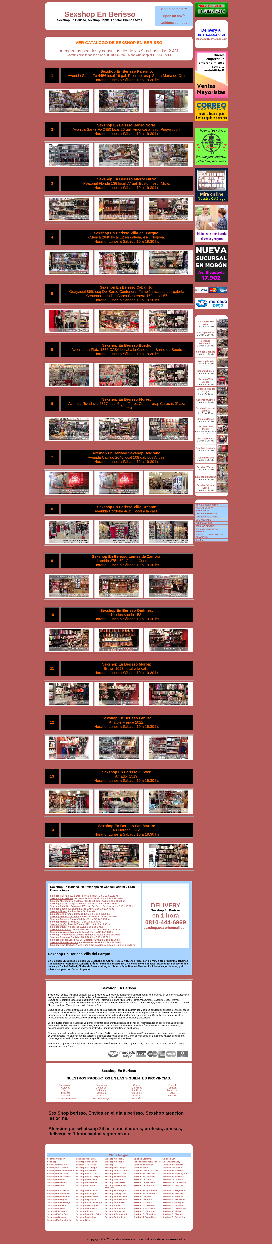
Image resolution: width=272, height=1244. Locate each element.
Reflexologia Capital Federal (147, 1162)
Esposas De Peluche (86, 1165)
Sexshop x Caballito (143, 1165)
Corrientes (101, 1087)
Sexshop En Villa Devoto (59, 1176)
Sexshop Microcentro (61, 901)
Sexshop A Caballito (172, 1211)
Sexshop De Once (142, 1179)
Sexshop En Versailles (115, 1176)
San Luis (101, 1095)
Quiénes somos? (174, 23)
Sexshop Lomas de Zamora (64, 916)
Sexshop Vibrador (56, 1159)
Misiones (65, 1093)
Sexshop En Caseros (57, 1211)
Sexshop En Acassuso (173, 1185)
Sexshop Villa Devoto (172, 1165)
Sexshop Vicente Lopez (62, 940)
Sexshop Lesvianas (143, 1159)
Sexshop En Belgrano (57, 1199)
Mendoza (172, 1090)
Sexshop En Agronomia (145, 1190)
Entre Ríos (136, 1087)
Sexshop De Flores (56, 1185)
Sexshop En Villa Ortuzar (88, 1173)
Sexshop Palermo (59, 896)
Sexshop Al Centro (143, 1199)
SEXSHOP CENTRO (205, 526)
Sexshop (109, 1165)
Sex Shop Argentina (85, 1159)
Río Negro (136, 1093)
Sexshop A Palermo (56, 1208)
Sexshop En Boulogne (87, 1205)
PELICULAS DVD (204, 523)
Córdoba (65, 1087)
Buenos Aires (65, 1085)
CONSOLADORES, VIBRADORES (205, 509)
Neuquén (101, 1093)
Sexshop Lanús (58, 924)
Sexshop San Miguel (172, 1168)
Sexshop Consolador (86, 1162)
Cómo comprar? (174, 9)
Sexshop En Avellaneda (173, 1193)
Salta (172, 1093)
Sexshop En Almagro (86, 1193)
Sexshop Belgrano (60, 937)
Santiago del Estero (66, 1098)
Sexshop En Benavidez (173, 1199)
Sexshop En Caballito (86, 1208)
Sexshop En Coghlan (86, 1217)
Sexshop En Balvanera (87, 1196)
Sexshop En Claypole (172, 1214)
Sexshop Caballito (59, 906)
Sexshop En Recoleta (86, 1179)
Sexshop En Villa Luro (115, 1173)
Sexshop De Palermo (57, 1182)
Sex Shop (51, 1162)
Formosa (172, 1087)
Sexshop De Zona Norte (174, 1182)
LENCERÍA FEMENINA (206, 513)
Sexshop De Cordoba (144, 1185)
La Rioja (136, 1090)
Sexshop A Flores (84, 1211)
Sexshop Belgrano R (86, 1199)
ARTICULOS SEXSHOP (207, 505)
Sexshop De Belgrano (115, 1193)
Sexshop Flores (58, 911)
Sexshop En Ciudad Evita (88, 1214)
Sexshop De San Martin (145, 1182)
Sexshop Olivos (58, 927)
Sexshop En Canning (115, 1208)
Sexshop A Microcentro (145, 1208)
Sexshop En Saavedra (173, 1176)
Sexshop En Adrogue (115, 1190)
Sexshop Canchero (143, 1196)
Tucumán (136, 1098)
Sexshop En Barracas (172, 1196)
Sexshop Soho (141, 1168)
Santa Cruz (136, 1095)
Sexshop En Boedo (56, 1205)
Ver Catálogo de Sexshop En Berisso (118, 42)
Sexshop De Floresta (115, 1182)
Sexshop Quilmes (59, 919)
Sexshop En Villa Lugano (174, 1173)
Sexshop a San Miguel (173, 1202)
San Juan (65, 1095)
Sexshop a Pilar (112, 1205)
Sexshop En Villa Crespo (88, 1176)
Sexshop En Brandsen (144, 1205)
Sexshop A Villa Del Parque (89, 1202)
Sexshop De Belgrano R (174, 1190)
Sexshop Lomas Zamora (117, 1170)
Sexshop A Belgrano (57, 1217)
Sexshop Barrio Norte (61, 898)
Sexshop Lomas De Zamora (147, 1170)
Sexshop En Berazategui (59, 1202)
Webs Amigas (118, 1155)
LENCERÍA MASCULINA (207, 517)
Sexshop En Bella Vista (116, 1199)
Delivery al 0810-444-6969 (211, 32)
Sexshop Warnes (59, 932)
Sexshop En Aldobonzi (58, 1193)
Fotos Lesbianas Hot (57, 1165)
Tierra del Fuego (101, 1098)
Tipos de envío (174, 16)
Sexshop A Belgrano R (116, 1214)
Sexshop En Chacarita (144, 1211)
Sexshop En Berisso (99, 14)
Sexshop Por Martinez (86, 1170)
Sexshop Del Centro (85, 1185)
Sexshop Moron (58, 921)
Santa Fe (172, 1095)
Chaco (136, 1085)
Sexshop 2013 (83, 1220)
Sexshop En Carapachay (174, 1208)
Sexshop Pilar (57, 945)
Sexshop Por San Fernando (60, 1170)
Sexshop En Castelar (115, 1211)
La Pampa (101, 1090)
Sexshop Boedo (58, 909)
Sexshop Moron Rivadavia (64, 942)
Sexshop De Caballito (86, 1190)
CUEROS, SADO (203, 520)
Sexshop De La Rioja (172, 1179)
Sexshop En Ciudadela (145, 1214)
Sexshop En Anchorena (145, 1193)
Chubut (172, 1085)
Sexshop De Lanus (114, 1179)
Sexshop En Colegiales (173, 1217)
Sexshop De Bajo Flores (58, 1196)
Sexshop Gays (169, 1159)
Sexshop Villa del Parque (63, 903)
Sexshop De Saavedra (86, 1182)
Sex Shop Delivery (171, 1162)
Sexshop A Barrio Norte (145, 1217)
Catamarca (101, 1085)
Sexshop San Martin (60, 929)
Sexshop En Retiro (56, 1179)
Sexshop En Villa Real (173, 1170)
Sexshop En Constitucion (59, 1220)
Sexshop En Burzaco (172, 1205)
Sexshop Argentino (114, 1162)
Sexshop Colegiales (60, 934)
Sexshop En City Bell (57, 1214)
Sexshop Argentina (114, 1159)
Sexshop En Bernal (143, 1202)
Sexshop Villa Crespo (61, 914)
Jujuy (65, 1090)
